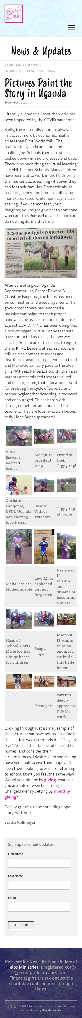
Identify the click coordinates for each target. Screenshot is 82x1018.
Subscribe (21, 925)
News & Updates (27, 65)
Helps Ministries (22, 966)
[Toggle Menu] (71, 27)
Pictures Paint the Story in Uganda (30, 71)
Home (9, 65)
